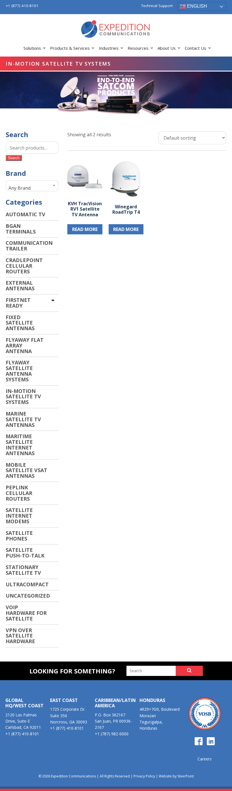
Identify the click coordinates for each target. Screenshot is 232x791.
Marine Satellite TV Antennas (23, 419)
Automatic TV (25, 214)
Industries (109, 48)
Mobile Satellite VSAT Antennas (26, 470)
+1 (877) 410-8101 (22, 5)
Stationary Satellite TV (23, 570)
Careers (204, 759)
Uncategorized (28, 595)
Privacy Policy (144, 776)
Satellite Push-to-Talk (25, 552)
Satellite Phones (19, 536)
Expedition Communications (116, 29)
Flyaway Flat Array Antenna (25, 345)
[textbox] (32, 188)
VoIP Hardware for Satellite (26, 613)
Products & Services (70, 48)
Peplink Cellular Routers (19, 493)
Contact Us (195, 48)
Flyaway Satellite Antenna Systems (19, 370)
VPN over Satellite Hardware (20, 636)
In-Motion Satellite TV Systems (23, 397)
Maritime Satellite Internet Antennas (20, 444)
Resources (138, 48)
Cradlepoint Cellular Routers (24, 266)
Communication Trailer (29, 245)
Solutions (32, 48)
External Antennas (20, 285)
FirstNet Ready (18, 303)
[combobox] (32, 185)
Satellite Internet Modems (19, 516)
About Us (167, 48)
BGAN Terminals (21, 228)
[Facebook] (199, 741)
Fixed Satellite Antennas (20, 323)
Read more (85, 229)
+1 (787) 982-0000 (111, 733)
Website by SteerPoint (176, 776)
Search (14, 158)
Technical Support (157, 6)
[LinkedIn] (211, 741)
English (196, 6)
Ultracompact (27, 584)
